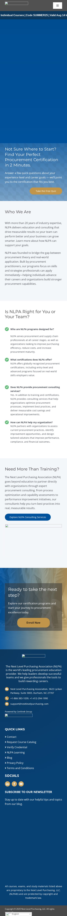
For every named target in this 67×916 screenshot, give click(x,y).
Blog (9, 757)
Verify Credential (16, 747)
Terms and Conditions (20, 768)
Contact (11, 737)
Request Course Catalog (21, 742)
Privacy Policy (14, 763)
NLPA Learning (15, 752)
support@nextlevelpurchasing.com (29, 703)
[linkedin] (7, 783)
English (15, 914)
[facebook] (14, 783)
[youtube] (21, 783)
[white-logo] (16, 3)
